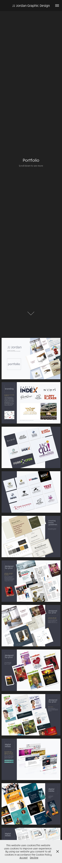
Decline (34, 857)
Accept (24, 857)
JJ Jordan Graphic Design (31, 5)
